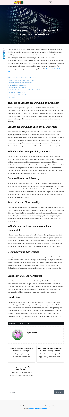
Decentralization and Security (17, 85)
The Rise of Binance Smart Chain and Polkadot (22, 78)
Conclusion (11, 97)
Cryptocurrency (15, 323)
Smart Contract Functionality (17, 87)
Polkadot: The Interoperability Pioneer (19, 82)
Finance (27, 323)
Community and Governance (17, 92)
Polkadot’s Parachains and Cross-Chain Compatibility (24, 90)
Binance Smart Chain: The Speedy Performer (21, 80)
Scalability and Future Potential (17, 95)
